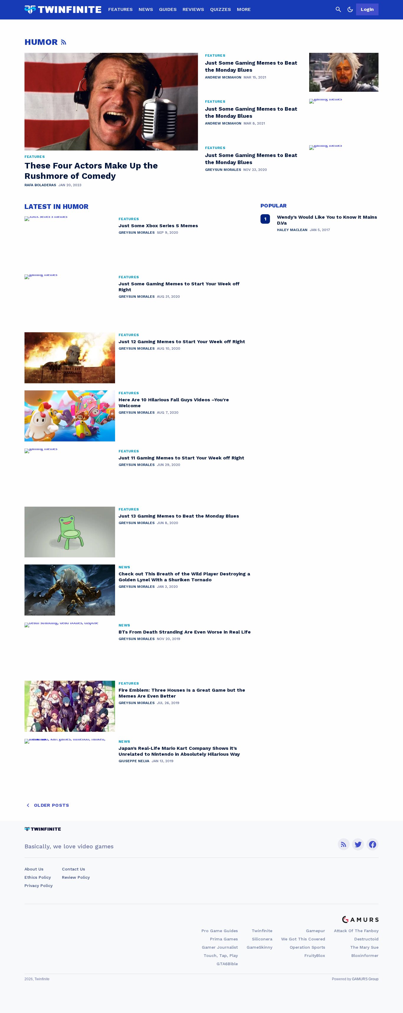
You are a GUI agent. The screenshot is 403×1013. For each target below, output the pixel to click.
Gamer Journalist (220, 947)
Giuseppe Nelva (134, 761)
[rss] (344, 844)
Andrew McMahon (223, 77)
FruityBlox (314, 955)
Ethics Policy (37, 877)
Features (120, 9)
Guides (168, 9)
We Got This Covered (303, 939)
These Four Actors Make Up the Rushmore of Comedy (91, 171)
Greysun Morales (223, 170)
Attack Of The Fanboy (356, 930)
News (146, 9)
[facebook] (372, 844)
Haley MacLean (292, 230)
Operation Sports (307, 947)
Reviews (193, 9)
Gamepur (315, 930)
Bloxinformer (365, 955)
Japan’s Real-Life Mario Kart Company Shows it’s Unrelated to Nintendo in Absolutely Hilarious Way (179, 751)
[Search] (338, 9)
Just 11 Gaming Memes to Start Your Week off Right (181, 458)
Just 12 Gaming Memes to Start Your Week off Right (182, 341)
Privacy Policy (38, 885)
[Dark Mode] (350, 9)
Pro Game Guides (220, 930)
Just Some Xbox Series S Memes (158, 225)
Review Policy (76, 877)
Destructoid (366, 939)
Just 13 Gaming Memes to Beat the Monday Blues (179, 516)
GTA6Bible (227, 963)
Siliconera (262, 939)
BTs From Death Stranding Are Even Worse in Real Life (185, 632)
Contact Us (73, 869)
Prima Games (224, 939)
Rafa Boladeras (40, 185)
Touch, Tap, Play (221, 955)
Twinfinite (262, 930)
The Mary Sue (364, 947)
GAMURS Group (365, 979)
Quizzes (220, 9)
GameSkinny (259, 947)
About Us (33, 869)
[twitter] (358, 844)
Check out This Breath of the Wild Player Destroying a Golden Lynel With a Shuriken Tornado (184, 576)
